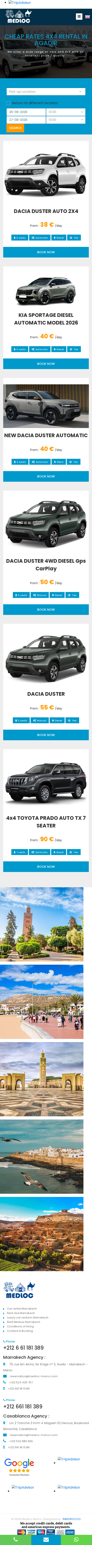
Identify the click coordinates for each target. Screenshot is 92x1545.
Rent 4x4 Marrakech (21, 1313)
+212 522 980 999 (21, 1441)
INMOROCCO (72, 1519)
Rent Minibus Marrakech (23, 1322)
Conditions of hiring (20, 1326)
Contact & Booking (20, 1331)
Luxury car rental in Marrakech (27, 1317)
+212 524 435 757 (21, 1382)
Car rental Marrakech (22, 1309)
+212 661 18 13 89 (19, 1389)
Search (15, 128)
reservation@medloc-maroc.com (34, 1376)
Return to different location (35, 103)
